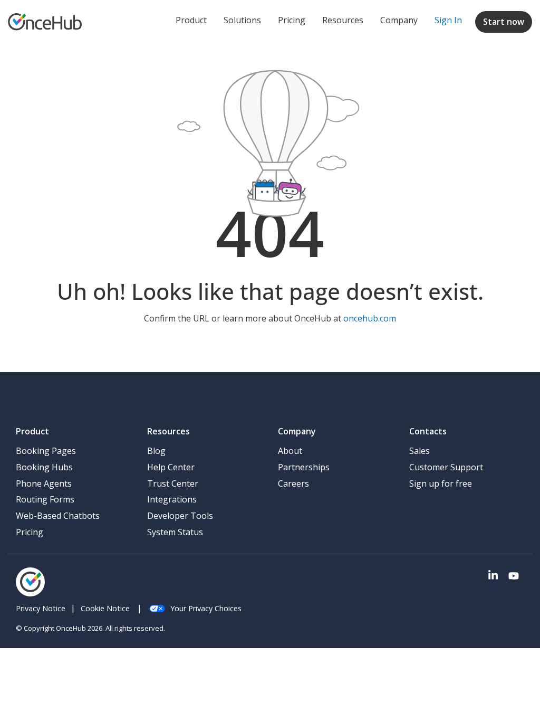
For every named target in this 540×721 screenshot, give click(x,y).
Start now (503, 21)
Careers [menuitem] (293, 483)
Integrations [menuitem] (172, 499)
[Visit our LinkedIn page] (493, 576)
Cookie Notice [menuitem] (105, 608)
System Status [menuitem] (175, 532)
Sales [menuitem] (419, 451)
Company (399, 20)
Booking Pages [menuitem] (46, 451)
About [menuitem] (290, 451)
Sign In (448, 20)
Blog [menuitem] (156, 451)
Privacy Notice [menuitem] (40, 608)
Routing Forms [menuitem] (45, 499)
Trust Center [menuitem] (172, 483)
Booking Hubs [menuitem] (44, 467)
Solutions (242, 20)
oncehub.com (369, 318)
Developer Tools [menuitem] (180, 515)
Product (191, 20)
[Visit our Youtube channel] (514, 576)
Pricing (291, 20)
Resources (342, 20)
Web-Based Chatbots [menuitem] (58, 515)
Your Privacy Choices (206, 608)
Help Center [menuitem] (171, 467)
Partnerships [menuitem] (304, 467)
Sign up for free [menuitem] (440, 483)
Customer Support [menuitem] (446, 467)
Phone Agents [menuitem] (44, 483)
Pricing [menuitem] (29, 532)
